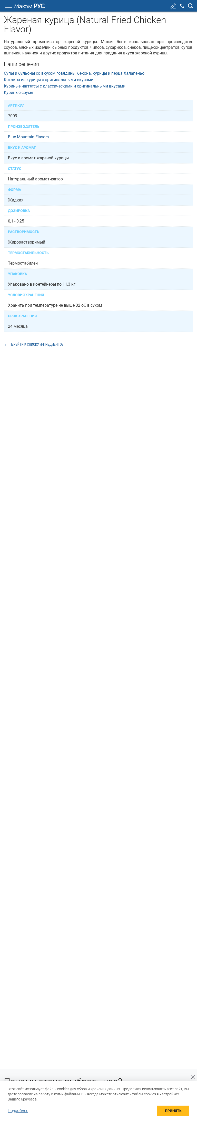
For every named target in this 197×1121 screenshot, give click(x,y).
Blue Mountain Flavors (28, 136)
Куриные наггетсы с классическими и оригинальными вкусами (64, 86)
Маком (29, 6)
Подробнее (18, 1110)
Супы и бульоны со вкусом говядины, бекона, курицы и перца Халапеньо (74, 73)
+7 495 (182, 6)
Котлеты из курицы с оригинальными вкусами (48, 79)
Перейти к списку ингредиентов (37, 344)
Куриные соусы (18, 92)
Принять (173, 1111)
